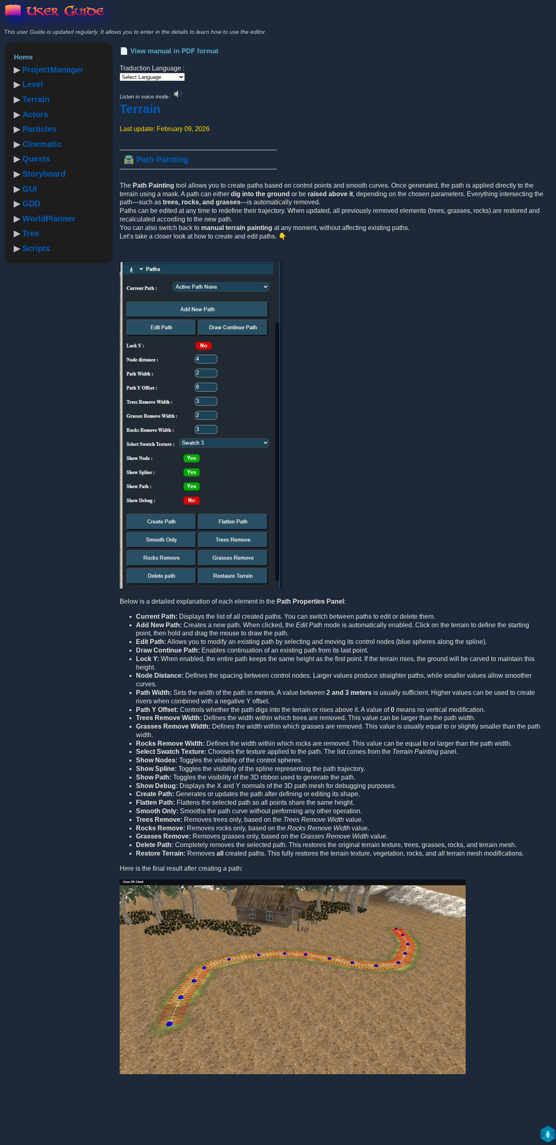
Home (23, 57)
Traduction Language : (152, 68)
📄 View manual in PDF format (169, 51)
